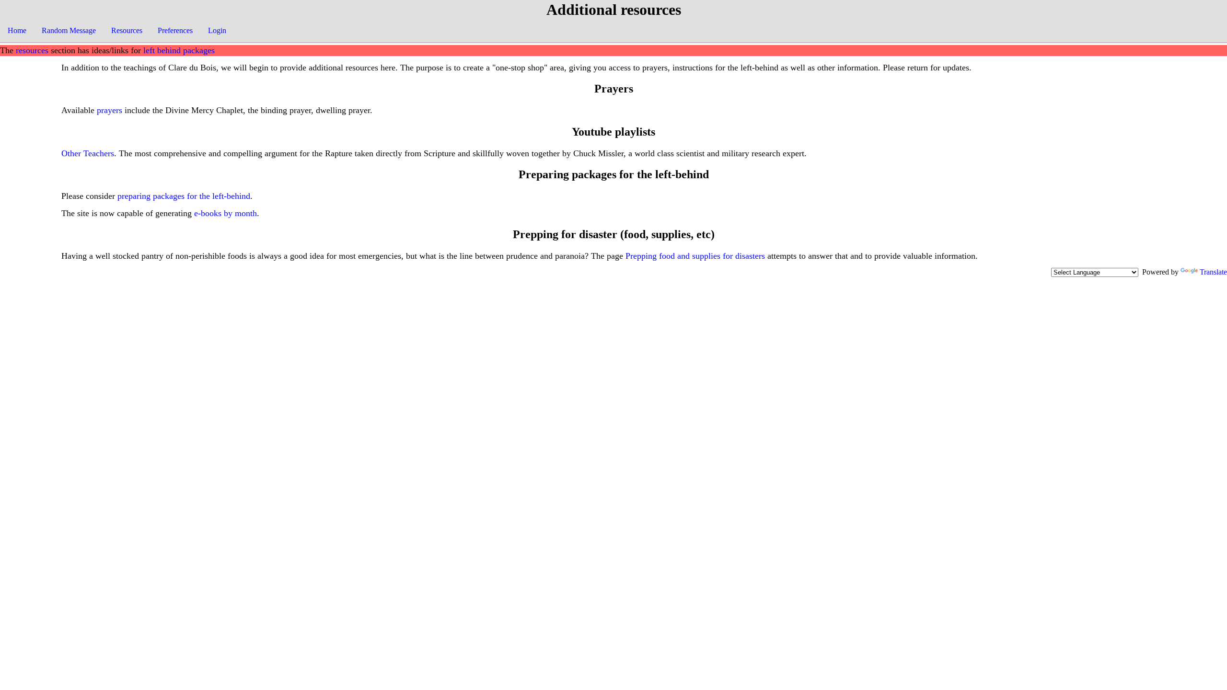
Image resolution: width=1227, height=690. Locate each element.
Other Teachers (87, 153)
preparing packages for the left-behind (183, 196)
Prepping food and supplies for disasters (695, 256)
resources (32, 50)
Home (17, 30)
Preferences (175, 30)
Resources (126, 30)
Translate (1213, 272)
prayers (109, 110)
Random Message (69, 30)
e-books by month (225, 213)
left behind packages (179, 50)
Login (217, 30)
